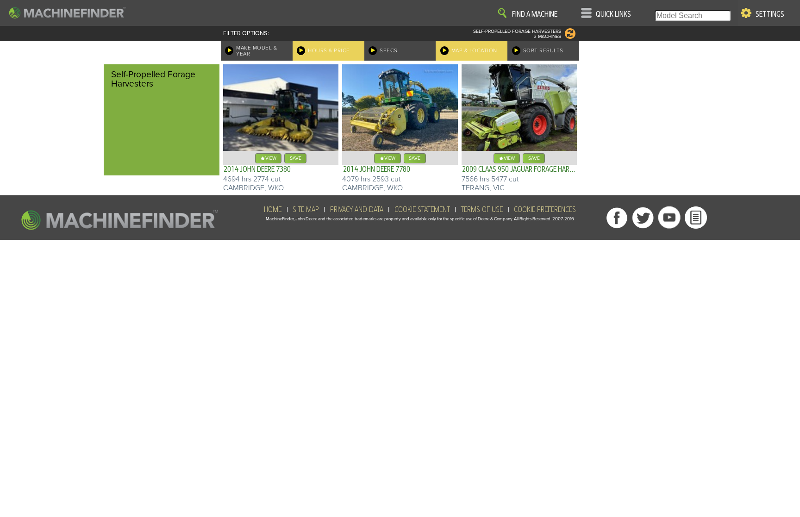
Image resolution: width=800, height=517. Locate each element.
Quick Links (613, 14)
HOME (272, 210)
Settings (770, 14)
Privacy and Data (356, 210)
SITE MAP (306, 210)
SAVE (295, 158)
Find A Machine (534, 14)
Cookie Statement (422, 210)
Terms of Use (482, 210)
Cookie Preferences (545, 210)
